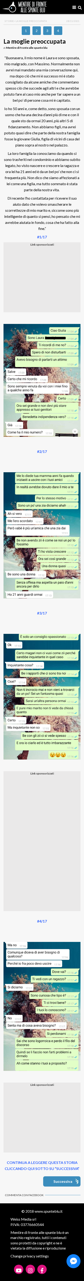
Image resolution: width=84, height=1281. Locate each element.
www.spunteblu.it (49, 1211)
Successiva (62, 1181)
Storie (9, 21)
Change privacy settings (29, 1256)
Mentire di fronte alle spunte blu (26, 47)
